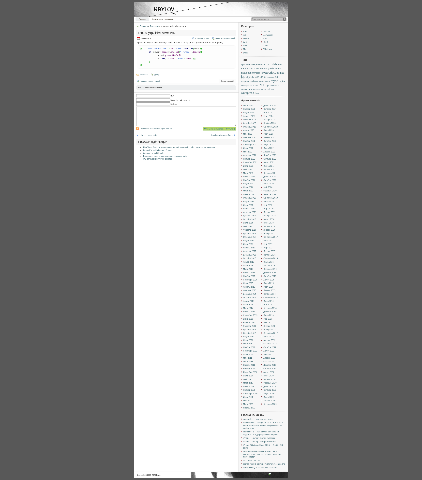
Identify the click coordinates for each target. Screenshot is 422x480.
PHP (245, 31)
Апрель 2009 (269, 401)
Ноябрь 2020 (249, 180)
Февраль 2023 (249, 137)
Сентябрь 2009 (250, 393)
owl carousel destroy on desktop (157, 159)
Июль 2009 (248, 397)
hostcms (277, 68)
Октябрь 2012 (249, 333)
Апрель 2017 (249, 248)
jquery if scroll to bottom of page (157, 150)
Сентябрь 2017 (270, 237)
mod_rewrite (259, 81)
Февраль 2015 (249, 290)
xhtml (257, 93)
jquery (156, 74)
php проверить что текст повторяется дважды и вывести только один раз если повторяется (262, 454)
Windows (267, 49)
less (257, 77)
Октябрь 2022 (269, 141)
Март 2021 (248, 173)
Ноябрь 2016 (269, 255)
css (243, 68)
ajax (243, 65)
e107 (253, 69)
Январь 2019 (269, 212)
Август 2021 (268, 162)
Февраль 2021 (270, 173)
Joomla (279, 72)
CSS (265, 38)
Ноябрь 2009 (249, 390)
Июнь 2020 (248, 187)
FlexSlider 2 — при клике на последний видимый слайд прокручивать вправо (179, 147)
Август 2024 (248, 112)
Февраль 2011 (269, 361)
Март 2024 (268, 116)
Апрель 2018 (269, 226)
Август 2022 (268, 144)
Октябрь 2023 (249, 127)
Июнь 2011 (268, 354)
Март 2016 (248, 269)
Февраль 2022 (249, 155)
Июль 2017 (268, 241)
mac (269, 77)
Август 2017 (248, 241)
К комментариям (202, 38)
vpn (254, 89)
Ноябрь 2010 (249, 369)
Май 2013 (267, 319)
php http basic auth (148, 135)
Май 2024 (267, 112)
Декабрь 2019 (269, 194)
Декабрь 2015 (269, 273)
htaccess (246, 72)
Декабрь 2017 (249, 233)
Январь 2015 (269, 290)
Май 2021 (247, 169)
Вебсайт (173, 104)
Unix (245, 46)
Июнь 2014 (248, 304)
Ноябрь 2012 (269, 329)
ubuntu (244, 89)
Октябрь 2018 (249, 219)
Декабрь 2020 (269, 176)
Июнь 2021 (268, 166)
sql (279, 85)
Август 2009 (268, 393)
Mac (245, 49)
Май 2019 (267, 205)
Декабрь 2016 (249, 255)
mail (252, 81)
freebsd (263, 68)
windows (269, 89)
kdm (252, 77)
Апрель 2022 (269, 152)
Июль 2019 (268, 201)
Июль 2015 (248, 283)
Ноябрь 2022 (249, 141)
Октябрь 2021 (269, 159)
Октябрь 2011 (269, 347)
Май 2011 (247, 358)
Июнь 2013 (248, 319)
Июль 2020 (268, 184)
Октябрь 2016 (249, 258)
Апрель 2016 (269, 265)
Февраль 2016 (270, 269)
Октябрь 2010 (269, 369)
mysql (275, 81)
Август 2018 (268, 219)
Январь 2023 (269, 137)
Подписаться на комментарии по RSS (156, 128)
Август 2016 (248, 262)
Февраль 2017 (249, 251)
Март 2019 (268, 208)
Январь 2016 (249, 273)
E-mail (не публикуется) (180, 100)
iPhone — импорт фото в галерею (259, 438)
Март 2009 (248, 404)
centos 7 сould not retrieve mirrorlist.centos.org (264, 464)
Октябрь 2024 (269, 109)
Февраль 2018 (249, 230)
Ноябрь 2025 (249, 109)
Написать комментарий (225, 38)
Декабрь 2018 (249, 216)
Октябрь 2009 (269, 390)
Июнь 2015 (268, 283)
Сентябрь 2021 (250, 162)
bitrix (274, 64)
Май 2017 (267, 244)
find (257, 69)
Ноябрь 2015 (249, 276)
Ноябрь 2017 (269, 233)
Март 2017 (268, 248)
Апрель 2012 (269, 340)
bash (268, 64)
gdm (270, 69)
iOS (244, 35)
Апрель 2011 (269, 358)
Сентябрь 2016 (270, 258)
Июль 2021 (248, 166)
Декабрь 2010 (269, 365)
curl (248, 68)
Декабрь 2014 (249, 294)
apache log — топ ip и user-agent (258, 419)
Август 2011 (268, 351)
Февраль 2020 (270, 191)
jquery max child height (153, 153)
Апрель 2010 (269, 379)
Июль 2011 (248, 354)
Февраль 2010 (270, 383)
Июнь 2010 (268, 376)
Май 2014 (267, 304)
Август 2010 (268, 372)
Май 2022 (247, 152)
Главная (142, 19)
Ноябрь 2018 (269, 216)
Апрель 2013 (249, 322)
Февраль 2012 (270, 344)
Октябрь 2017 (249, 237)
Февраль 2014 (270, 308)
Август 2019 (248, 201)
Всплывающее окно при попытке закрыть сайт (165, 156)
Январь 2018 (269, 230)
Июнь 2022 (268, 148)
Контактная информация (162, 19)
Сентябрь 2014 (270, 297)
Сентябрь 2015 (250, 280)
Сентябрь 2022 (250, 144)
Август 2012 (248, 336)
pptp (268, 85)
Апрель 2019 (249, 208)
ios (258, 73)
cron (280, 64)
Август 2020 (248, 184)
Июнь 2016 (248, 265)
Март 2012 (248, 344)
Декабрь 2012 (249, 329)
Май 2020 (267, 187)
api (263, 65)
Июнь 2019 (248, 205)
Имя (172, 96)
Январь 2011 (249, 365)
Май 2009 (247, 401)
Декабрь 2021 (269, 155)
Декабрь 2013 (269, 312)
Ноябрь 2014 (269, 294)
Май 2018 (247, 226)
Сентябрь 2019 (270, 198)
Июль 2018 (248, 223)
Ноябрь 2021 (249, 159)
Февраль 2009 (270, 404)
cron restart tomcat (251, 460)
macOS (274, 77)
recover (274, 85)
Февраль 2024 (249, 120)
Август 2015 (268, 280)
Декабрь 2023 (249, 123)
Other (245, 53)
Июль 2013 (268, 315)
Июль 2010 (248, 376)
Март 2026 (248, 105)
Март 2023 (268, 134)
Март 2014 (248, 308)
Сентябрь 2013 (250, 315)
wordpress (247, 92)
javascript (268, 72)
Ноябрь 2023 (269, 123)
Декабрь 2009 (269, 386)
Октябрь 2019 (249, 198)
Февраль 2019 (249, 212)
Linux (265, 46)
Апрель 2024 (249, 116)
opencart (248, 86)
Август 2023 (248, 130)
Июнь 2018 (268, 223)
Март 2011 (248, 361)
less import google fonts (221, 135)
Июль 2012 (268, 336)
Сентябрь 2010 (250, 372)
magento (245, 81)
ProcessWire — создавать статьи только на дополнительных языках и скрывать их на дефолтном (263, 425)
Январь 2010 (249, 386)
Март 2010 (248, 383)
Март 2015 (268, 287)
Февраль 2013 (249, 326)
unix (250, 89)
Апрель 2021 (269, 169)
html (254, 72)
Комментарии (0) (227, 81)
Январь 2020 (249, 194)
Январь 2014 (249, 312)
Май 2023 (247, 134)
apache (258, 64)
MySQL (246, 38)
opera (255, 85)
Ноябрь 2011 (249, 347)
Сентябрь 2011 (250, 351)
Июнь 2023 (268, 130)
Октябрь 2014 (249, 297)
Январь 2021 (249, 176)
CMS (265, 42)
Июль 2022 (248, 148)
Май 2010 (247, 379)
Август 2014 (248, 301)
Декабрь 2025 (269, 105)
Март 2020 (248, 191)
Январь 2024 (269, 120)
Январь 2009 (249, 408)
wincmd (259, 89)
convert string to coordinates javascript (260, 467)
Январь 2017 (269, 251)
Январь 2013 (269, 326)
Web (245, 42)
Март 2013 (268, 322)
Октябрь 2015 (269, 276)
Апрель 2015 (249, 287)
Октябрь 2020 (269, 180)
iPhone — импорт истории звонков (259, 442)
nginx (282, 81)
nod (243, 85)
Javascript (154, 26)
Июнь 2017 (248, 244)
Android (267, 31)
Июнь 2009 (268, 397)
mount (267, 81)
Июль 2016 (268, 262)
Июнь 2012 (248, 340)
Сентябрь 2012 (270, 333)
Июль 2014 (268, 301)
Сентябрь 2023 (270, 127)
